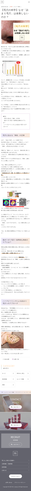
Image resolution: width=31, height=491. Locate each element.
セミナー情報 (17, 6)
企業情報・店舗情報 (7, 463)
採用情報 (4, 467)
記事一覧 (16, 359)
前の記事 (6, 359)
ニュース (6, 392)
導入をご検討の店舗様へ (8, 460)
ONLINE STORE (15, 476)
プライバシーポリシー (20, 482)
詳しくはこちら (15, 407)
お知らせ (4, 470)
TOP (2, 392)
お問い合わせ (8, 482)
